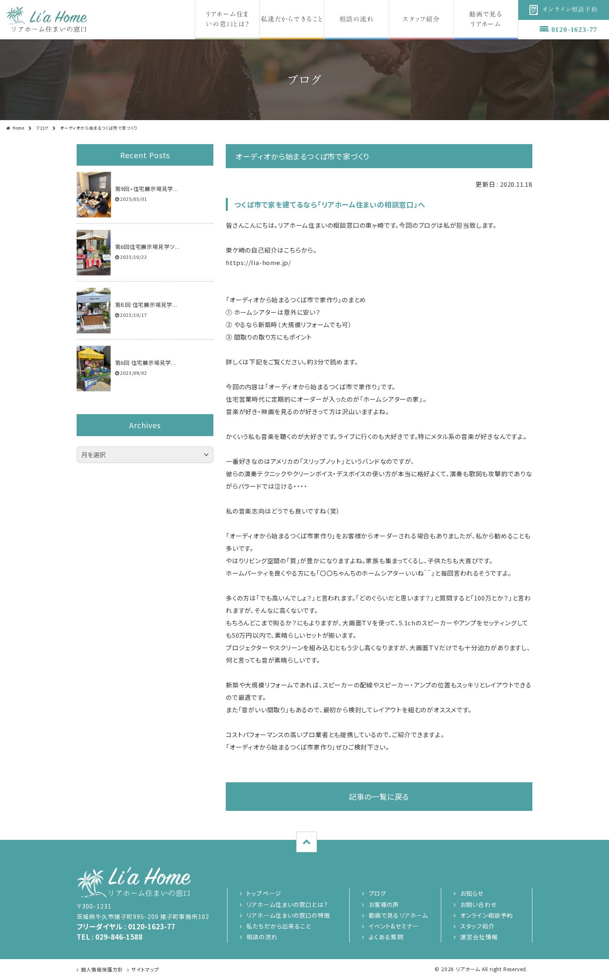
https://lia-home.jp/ (258, 262)
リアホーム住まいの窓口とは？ (287, 904)
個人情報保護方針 (102, 969)
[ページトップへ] (306, 842)
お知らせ (471, 893)
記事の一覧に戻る (379, 796)
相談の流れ (262, 937)
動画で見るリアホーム (398, 915)
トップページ (264, 893)
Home (18, 128)
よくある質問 (386, 937)
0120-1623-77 (574, 30)
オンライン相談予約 (486, 915)
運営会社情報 (479, 937)
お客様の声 (384, 904)
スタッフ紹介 (477, 926)
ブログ (42, 128)
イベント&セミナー (394, 926)
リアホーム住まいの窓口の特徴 (288, 915)
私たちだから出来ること (279, 926)
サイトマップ (145, 969)
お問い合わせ (478, 904)
